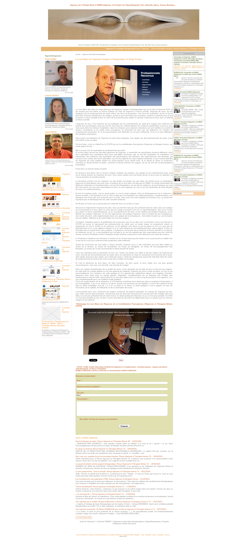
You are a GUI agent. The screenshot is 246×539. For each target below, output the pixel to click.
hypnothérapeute (82, 369)
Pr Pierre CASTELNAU (98, 369)
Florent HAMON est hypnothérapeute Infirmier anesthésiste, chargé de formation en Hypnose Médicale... (58, 89)
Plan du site (123, 536)
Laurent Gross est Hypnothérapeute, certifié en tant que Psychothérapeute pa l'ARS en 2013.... (59, 162)
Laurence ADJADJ (52, 95)
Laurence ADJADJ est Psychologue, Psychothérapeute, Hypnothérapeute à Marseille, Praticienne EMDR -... (58, 125)
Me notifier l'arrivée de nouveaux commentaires (98, 419)
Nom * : (80, 380)
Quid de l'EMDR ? (105, 521)
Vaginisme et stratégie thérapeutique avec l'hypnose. (107, 48)
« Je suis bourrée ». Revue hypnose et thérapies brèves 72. (100, 494)
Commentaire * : (83, 399)
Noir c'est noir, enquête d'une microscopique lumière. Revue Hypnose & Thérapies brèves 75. (114, 456)
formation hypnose (144, 367)
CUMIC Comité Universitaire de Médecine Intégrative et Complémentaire (109, 367)
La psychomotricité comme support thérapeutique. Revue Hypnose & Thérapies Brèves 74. (112, 464)
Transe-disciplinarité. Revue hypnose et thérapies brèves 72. (100, 487)
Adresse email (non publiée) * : (89, 387)
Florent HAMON (50, 59)
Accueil (78, 54)
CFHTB (79, 367)
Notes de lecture (129, 523)
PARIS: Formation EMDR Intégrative (187, 92)
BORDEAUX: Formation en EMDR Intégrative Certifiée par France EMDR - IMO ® (188, 74)
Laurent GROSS (51, 132)
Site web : (80, 393)
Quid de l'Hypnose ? (88, 521)
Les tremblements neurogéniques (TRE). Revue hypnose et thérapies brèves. (107, 479)
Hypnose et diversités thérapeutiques (94, 54)
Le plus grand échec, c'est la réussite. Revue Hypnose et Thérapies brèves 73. (108, 471)
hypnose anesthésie (159, 367)
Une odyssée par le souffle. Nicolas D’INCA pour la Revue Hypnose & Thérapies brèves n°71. (113, 502)
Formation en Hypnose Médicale (66, 216)
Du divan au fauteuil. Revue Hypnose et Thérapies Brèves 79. (101, 449)
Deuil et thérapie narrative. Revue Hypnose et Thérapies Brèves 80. (159, 48)
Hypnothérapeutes (53, 56)
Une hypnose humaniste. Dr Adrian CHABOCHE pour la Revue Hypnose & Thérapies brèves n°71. (115, 509)
